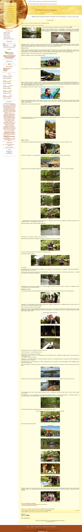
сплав (7, 138)
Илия (33, 511)
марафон (9, 117)
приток (4, 111)
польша (11, 107)
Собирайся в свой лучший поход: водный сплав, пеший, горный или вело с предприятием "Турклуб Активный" (9, 57)
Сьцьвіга (7, 121)
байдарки (14, 138)
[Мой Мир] (27, 515)
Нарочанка (9, 116)
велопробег (8, 107)
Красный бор (13, 129)
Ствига (10, 121)
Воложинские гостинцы (11, 134)
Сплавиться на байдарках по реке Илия (29, 508)
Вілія (13, 124)
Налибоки (13, 117)
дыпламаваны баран (71, 100)
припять (8, 123)
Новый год (9, 130)
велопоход (12, 123)
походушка (5, 117)
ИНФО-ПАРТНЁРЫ (9, 147)
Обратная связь (40, 1)
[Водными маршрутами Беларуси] (9, 145)
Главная (29, 1)
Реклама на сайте (47, 1)
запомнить (6, 45)
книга (12, 125)
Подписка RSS (54, 1)
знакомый (41, 44)
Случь (10, 125)
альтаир (11, 105)
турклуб (10, 109)
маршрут (13, 116)
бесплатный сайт (41, 531)
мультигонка (9, 114)
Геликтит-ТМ (7, 103)
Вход (53, 521)
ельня (14, 107)
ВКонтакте (5, 69)
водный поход (12, 139)
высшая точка (9, 132)
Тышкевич (5, 114)
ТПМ (10, 113)
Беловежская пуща (6, 128)
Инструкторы (46, 117)
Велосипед (6, 109)
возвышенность (6, 133)
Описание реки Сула (7, 81)
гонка (13, 111)
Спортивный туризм (12, 127)
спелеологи (10, 111)
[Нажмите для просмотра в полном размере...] (31, 37)
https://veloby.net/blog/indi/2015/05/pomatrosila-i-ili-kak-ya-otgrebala (34, 504)
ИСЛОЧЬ (10, 75)
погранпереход (8, 119)
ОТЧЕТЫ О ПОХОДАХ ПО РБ (35, 23)
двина (11, 138)
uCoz (46, 531)
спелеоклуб (7, 105)
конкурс (9, 120)
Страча (5, 123)
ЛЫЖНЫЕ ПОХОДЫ (7, 37)
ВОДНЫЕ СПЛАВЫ (7, 32)
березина (11, 115)
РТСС (7, 113)
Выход (56, 3)
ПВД (4, 138)
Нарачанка (8, 118)
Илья (42, 511)
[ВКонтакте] (22, 515)
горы (15, 128)
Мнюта (8, 108)
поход (6, 136)
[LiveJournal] (23, 515)
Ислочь (14, 105)
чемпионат (11, 122)
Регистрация (12, 46)
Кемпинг (4, 110)
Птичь (10, 124)
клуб (14, 115)
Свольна (9, 140)
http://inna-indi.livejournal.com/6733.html (29, 505)
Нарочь (5, 116)
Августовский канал (6, 104)
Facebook (5, 70)
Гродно (11, 118)
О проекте (34, 1)
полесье (6, 125)
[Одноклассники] (26, 515)
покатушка (13, 106)
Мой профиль (45, 3)
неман (14, 110)
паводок (13, 119)
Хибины (6, 130)
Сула (4, 105)
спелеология (12, 103)
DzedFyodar (37, 510)
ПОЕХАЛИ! (5, 106)
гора (12, 130)
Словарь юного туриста (52, 101)
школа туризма (8, 129)
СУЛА (10, 80)
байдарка (13, 104)
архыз (4, 129)
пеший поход (5, 127)
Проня (7, 111)
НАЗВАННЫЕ (11, 85)
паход (13, 108)
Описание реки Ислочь (7, 76)
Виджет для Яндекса (7, 68)
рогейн (4, 107)
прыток (7, 110)
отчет (10, 126)
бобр (5, 119)
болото (5, 108)
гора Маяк (11, 128)
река (14, 118)
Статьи (26, 23)
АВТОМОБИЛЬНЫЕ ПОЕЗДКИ (9, 38)
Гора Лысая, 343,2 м (7, 86)
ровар (11, 108)
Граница (12, 113)
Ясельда (5, 120)
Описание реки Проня (7, 91)
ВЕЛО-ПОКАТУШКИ (7, 36)
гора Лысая (11, 133)
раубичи (5, 118)
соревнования (6, 126)
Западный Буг (6, 124)
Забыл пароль (6, 46)
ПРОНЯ (10, 90)
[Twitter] (24, 515)
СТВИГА (10, 95)
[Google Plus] (28, 515)
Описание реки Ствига (7, 96)
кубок (15, 122)
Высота (13, 126)
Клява (8, 106)
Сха (12, 124)
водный (39, 511)
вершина (12, 136)
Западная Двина (7, 139)
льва (12, 121)
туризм (12, 120)
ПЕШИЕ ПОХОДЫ (7, 33)
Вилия (13, 109)
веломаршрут (6, 122)
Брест (11, 106)
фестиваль (11, 110)
